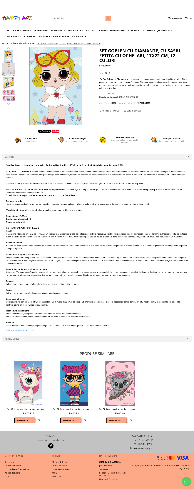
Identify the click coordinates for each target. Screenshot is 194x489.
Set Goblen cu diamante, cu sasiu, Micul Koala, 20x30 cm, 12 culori (120, 409)
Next (8, 103)
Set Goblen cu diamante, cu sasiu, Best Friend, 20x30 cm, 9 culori (75, 409)
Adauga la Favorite (110, 110)
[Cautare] (108, 18)
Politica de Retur (59, 465)
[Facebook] (51, 445)
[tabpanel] (56, 86)
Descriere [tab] (9, 156)
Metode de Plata (59, 462)
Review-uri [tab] (12, 338)
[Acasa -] (17, 18)
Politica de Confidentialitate (17, 469)
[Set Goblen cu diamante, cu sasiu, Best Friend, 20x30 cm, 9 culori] (74, 383)
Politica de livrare (12, 472)
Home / (6, 43)
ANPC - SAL (57, 476)
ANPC (54, 472)
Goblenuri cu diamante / (23, 43)
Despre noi (9, 462)
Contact (8, 476)
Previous (8, 48)
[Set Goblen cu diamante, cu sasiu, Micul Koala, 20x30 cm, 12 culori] (120, 383)
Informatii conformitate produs (20, 330)
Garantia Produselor (61, 469)
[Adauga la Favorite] (38, 420)
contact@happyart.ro (145, 448)
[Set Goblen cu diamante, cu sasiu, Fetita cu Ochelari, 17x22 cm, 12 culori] (56, 86)
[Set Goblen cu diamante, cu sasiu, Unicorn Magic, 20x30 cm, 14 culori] (28, 383)
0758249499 (145, 443)
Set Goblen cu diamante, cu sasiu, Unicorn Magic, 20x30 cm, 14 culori (29, 409)
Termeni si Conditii (13, 465)
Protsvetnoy (104, 65)
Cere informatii (133, 110)
